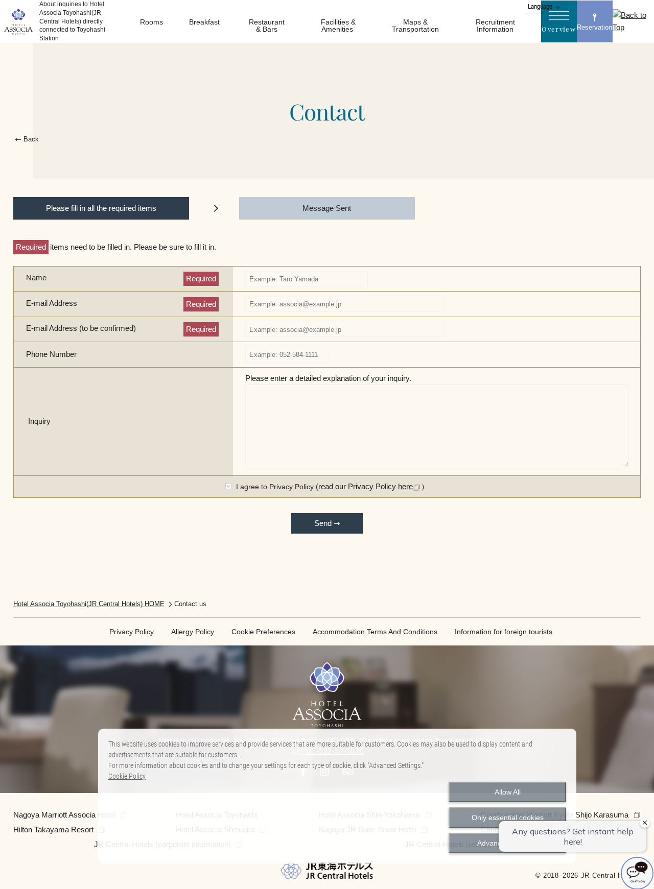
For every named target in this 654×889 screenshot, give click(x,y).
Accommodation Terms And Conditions (375, 632)
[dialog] (337, 796)
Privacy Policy (131, 632)
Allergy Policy (192, 632)
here (405, 486)
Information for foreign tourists (503, 632)
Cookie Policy (127, 776)
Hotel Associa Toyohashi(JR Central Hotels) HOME (89, 604)
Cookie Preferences (263, 632)
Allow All (508, 792)
